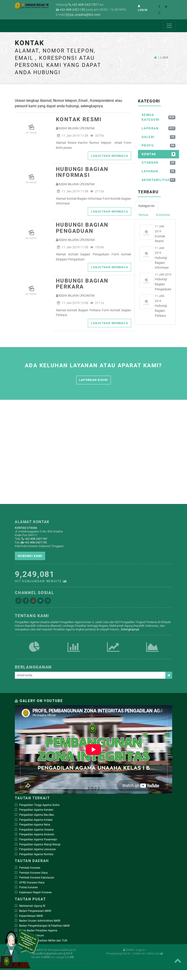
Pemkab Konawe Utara (33, 872)
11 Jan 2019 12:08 (74, 303)
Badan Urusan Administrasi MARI (39, 920)
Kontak (89, 128)
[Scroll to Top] (178, 961)
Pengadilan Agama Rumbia (36, 854)
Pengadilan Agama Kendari (36, 809)
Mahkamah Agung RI (32, 905)
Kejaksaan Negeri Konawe (35, 892)
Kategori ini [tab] (146, 206)
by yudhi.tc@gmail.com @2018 (52, 953)
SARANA (152, 652)
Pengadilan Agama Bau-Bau (36, 814)
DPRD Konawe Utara (31, 882)
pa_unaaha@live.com (84, 15)
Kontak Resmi (79, 119)
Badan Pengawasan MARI (35, 910)
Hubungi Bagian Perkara (82, 284)
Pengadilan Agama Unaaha (36, 829)
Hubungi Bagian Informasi (82, 172)
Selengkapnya (130, 629)
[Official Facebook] (26, 601)
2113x (99, 191)
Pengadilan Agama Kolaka (35, 819)
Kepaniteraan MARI (31, 916)
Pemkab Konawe (29, 867)
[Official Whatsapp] (18, 601)
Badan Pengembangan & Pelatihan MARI (44, 925)
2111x (99, 303)
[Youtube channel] (33, 601)
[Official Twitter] (40, 601)
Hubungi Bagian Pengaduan (82, 228)
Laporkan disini (93, 380)
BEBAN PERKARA (74, 652)
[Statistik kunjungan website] (65, 581)
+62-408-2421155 (72, 10)
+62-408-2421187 (84, 5)
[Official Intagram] (47, 601)
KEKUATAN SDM (34, 652)
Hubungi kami (30, 556)
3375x (99, 136)
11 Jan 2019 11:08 (74, 136)
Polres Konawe (28, 887)
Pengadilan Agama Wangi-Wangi (39, 844)
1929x (99, 247)
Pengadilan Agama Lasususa (37, 849)
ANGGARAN (113, 652)
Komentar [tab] (163, 215)
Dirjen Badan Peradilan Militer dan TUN (43, 940)
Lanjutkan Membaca (109, 155)
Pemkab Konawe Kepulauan (36, 877)
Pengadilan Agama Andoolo (36, 834)
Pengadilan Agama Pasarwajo (38, 839)
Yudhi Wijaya (68, 128)
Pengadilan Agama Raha (34, 824)
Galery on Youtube (41, 701)
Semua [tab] (143, 215)
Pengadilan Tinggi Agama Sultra (39, 805)
